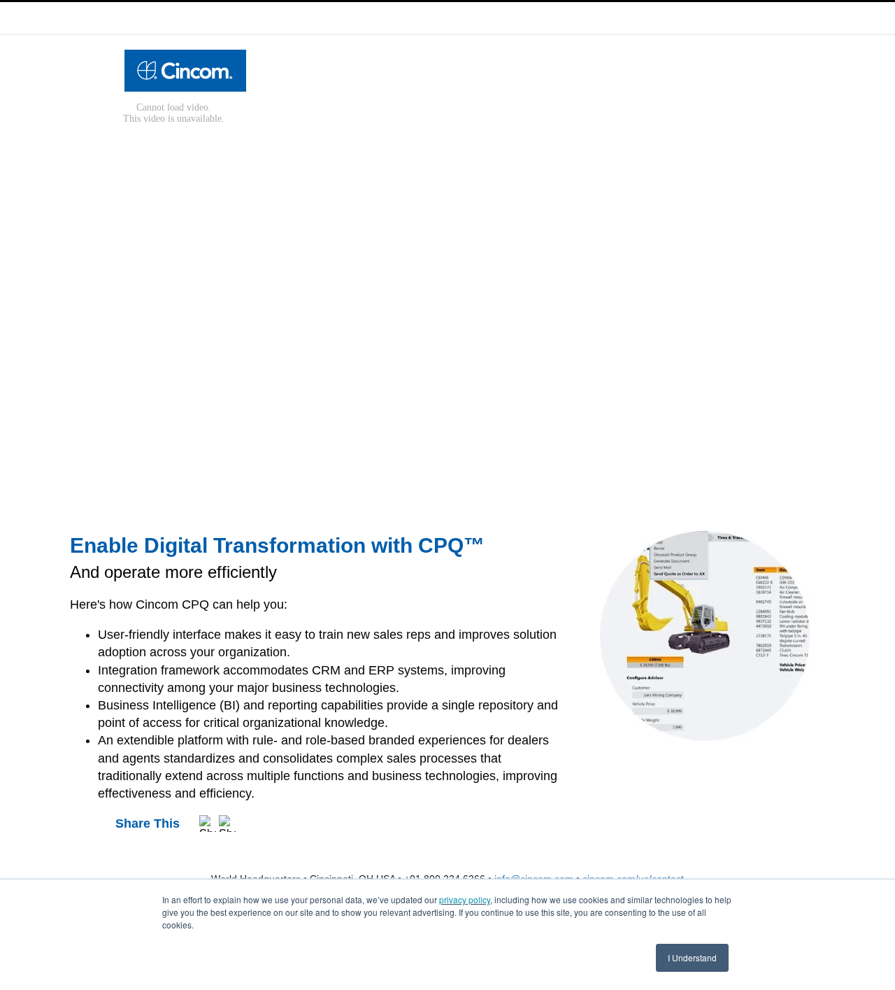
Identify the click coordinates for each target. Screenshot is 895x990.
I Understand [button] (692, 957)
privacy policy (464, 899)
